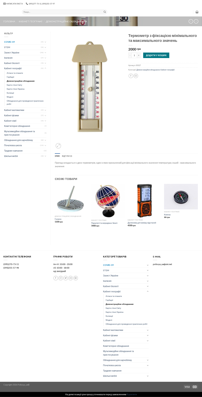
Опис (57, 156)
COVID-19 (9, 41)
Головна (9, 21)
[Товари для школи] (10, 11)
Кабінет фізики (11, 115)
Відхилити (132, 394)
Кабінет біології (12, 63)
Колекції (10, 93)
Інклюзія (8, 57)
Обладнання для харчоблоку (18, 140)
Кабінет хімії (10, 120)
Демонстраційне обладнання (66, 21)
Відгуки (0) (67, 156)
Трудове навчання (13, 150)
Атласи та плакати (15, 73)
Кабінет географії (30, 21)
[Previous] (55, 212)
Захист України (11, 52)
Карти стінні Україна (15, 89)
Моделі (10, 97)
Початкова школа (13, 145)
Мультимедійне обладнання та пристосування (19, 133)
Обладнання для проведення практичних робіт (25, 102)
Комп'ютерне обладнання (17, 126)
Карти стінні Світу (14, 85)
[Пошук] (104, 12)
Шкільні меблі (11, 156)
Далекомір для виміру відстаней (142, 222)
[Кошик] (197, 12)
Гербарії (10, 77)
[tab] (57, 156)
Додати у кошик (156, 55)
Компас (167, 214)
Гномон (58, 219)
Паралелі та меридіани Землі (104, 223)
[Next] (198, 212)
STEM (7, 47)
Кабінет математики (14, 110)
